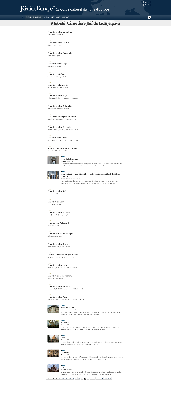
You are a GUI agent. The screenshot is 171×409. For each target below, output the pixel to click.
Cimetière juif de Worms (58, 297)
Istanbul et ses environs (73, 179)
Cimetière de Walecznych (58, 223)
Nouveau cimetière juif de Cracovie (63, 255)
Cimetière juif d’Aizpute (58, 85)
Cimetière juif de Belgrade (59, 127)
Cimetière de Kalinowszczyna (60, 233)
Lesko (63, 337)
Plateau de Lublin (72, 310)
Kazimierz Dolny (68, 307)
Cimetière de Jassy (56, 202)
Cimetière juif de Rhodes (58, 138)
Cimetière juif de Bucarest (59, 212)
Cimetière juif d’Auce (57, 74)
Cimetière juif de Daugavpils (60, 53)
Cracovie (65, 352)
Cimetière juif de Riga (57, 95)
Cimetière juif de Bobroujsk (60, 106)
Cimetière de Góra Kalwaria (60, 276)
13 (88, 378)
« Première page (65, 378)
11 (82, 378)
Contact (65, 17)
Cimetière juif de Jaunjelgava (60, 32)
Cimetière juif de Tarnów (59, 244)
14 (91, 378)
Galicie (69, 325)
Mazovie (69, 369)
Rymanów (65, 322)
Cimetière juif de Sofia (57, 191)
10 (79, 378)
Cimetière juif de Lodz (57, 265)
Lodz (63, 367)
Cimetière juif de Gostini (58, 43)
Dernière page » (105, 378)
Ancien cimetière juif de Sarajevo (62, 116)
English (147, 2)
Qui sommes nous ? (52, 17)
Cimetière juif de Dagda (58, 64)
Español (147, 5)
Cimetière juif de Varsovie (59, 286)
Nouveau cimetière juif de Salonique (63, 148)
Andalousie (70, 161)
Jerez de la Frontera (69, 159)
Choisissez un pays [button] (33, 17)
